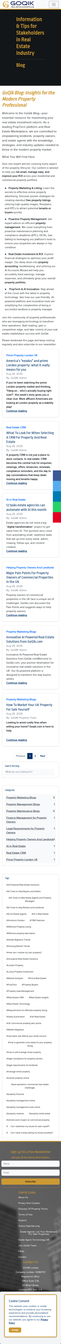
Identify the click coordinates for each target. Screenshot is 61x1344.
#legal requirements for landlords (22, 1065)
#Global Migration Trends (18, 940)
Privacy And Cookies (29, 1203)
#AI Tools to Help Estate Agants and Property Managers (30, 899)
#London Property (14, 965)
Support (22, 1220)
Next (42, 756)
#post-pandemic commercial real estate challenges (30, 1086)
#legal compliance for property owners (24, 1059)
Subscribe (30, 1181)
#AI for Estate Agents (16, 914)
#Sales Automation (15, 1017)
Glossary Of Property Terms (33, 1209)
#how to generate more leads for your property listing (30, 1044)
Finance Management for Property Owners (26, 819)
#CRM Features (37, 920)
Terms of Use (25, 1214)
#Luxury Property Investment (19, 972)
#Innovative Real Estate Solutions (22, 959)
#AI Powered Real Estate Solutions (22, 885)
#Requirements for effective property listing (26, 1010)
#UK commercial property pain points (23, 1023)
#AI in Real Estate (40, 914)
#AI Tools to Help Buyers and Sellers (23, 891)
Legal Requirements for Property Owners (25, 830)
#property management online (20, 1100)
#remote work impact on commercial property (27, 1120)
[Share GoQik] (57, 475)
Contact (22, 1257)
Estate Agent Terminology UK (33, 1240)
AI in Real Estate (16, 846)
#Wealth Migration (15, 1030)
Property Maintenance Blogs (23, 811)
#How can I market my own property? (24, 952)
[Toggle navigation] (54, 4)
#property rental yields (39, 1113)
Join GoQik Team (27, 1245)
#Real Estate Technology (18, 1004)
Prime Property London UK (22, 859)
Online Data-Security (29, 1226)
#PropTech (11, 985)
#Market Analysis (14, 978)
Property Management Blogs (23, 804)
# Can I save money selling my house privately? (29, 1133)
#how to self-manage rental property (23, 1052)
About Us (23, 1197)
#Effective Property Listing (18, 927)
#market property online (17, 1078)
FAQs (21, 1251)
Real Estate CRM (16, 852)
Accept (15, 1330)
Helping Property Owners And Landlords (30, 839)
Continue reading (16, 410)
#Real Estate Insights (39, 997)
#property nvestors (15, 1113)
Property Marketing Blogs (21, 797)
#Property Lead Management (20, 991)
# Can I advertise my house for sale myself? (27, 1126)
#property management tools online (23, 1107)
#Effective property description (20, 933)
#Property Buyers (30, 985)
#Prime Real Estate (37, 978)
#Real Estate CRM (15, 997)
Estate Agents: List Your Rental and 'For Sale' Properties (38, 1233)
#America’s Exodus (15, 920)
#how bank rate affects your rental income (26, 1036)
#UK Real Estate (37, 1017)
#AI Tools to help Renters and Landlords (25, 907)
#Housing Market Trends (18, 946)
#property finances (15, 1094)
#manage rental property (18, 1071)
